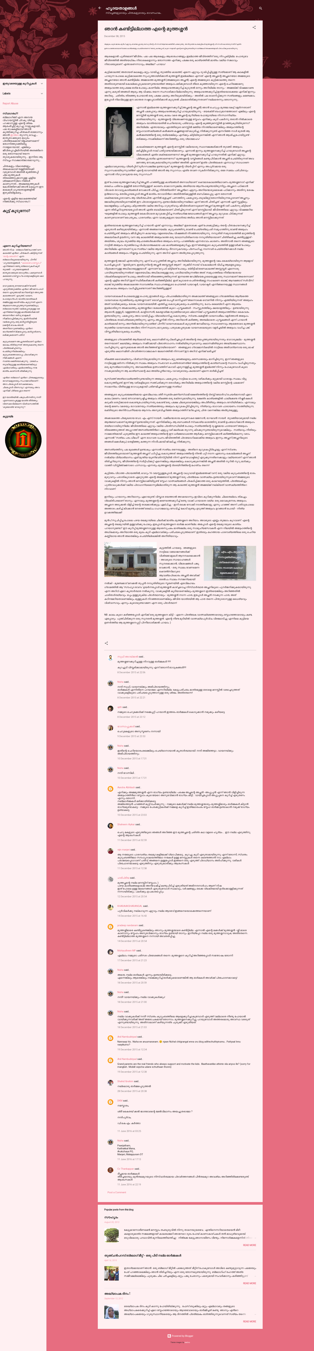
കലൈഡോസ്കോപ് (31, 263)
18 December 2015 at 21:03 (132, 1027)
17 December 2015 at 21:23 (132, 960)
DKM (119, 1100)
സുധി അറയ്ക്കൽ (127, 656)
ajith (119, 707)
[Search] (261, 9)
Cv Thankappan (125, 1168)
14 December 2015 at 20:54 (132, 941)
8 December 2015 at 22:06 (131, 672)
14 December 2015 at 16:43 (132, 915)
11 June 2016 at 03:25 (129, 1131)
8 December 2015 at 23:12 (131, 716)
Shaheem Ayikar (126, 824)
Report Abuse (10, 103)
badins (187, 1342)
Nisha (120, 681)
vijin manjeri (123, 849)
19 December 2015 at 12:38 (132, 1071)
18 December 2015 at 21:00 (132, 1002)
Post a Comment (117, 1192)
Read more (249, 1245)
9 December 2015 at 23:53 (131, 736)
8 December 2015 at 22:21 (131, 697)
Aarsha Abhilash (126, 787)
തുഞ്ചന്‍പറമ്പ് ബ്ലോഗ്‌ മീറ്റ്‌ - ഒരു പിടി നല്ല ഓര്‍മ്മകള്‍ (142, 1255)
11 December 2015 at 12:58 (132, 868)
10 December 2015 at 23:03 (132, 814)
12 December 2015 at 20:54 (132, 896)
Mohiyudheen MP (126, 950)
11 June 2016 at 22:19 (129, 1184)
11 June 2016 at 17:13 (129, 1159)
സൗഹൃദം (111, 1217)
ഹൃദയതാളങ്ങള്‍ (121, 7)
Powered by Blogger (182, 1335)
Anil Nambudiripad (127, 1036)
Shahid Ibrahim (125, 1081)
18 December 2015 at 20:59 (132, 982)
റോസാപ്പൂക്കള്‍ (126, 726)
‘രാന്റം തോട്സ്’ (10, 256)
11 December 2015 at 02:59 (132, 840)
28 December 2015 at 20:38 (132, 1091)
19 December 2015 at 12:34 (132, 1049)
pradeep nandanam (127, 925)
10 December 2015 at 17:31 (132, 758)
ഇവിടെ (14, 135)
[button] (254, 27)
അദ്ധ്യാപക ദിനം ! (117, 1293)
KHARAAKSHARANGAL (129, 906)
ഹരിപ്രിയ (123, 877)
